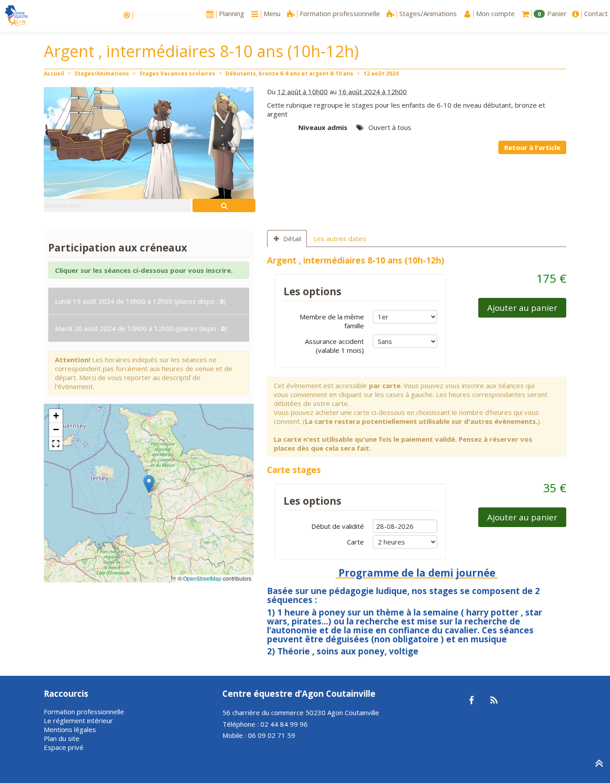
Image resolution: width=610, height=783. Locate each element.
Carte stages (294, 469)
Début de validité (337, 526)
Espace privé (64, 747)
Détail (292, 238)
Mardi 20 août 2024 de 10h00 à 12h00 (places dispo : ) (141, 328)
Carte (355, 541)
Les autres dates (339, 238)
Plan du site (61, 738)
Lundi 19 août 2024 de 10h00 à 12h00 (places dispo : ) (140, 301)
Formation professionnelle (84, 711)
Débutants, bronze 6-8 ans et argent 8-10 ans (289, 73)
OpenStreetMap (202, 578)
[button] (149, 484)
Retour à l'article (532, 147)
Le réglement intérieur (78, 720)
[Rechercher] (223, 205)
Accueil (54, 73)
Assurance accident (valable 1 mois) (334, 346)
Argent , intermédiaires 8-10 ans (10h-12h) (355, 260)
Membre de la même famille (332, 321)
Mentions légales (70, 729)
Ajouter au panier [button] (522, 307)
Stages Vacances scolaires (177, 73)
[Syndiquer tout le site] (494, 700)
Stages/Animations (102, 73)
